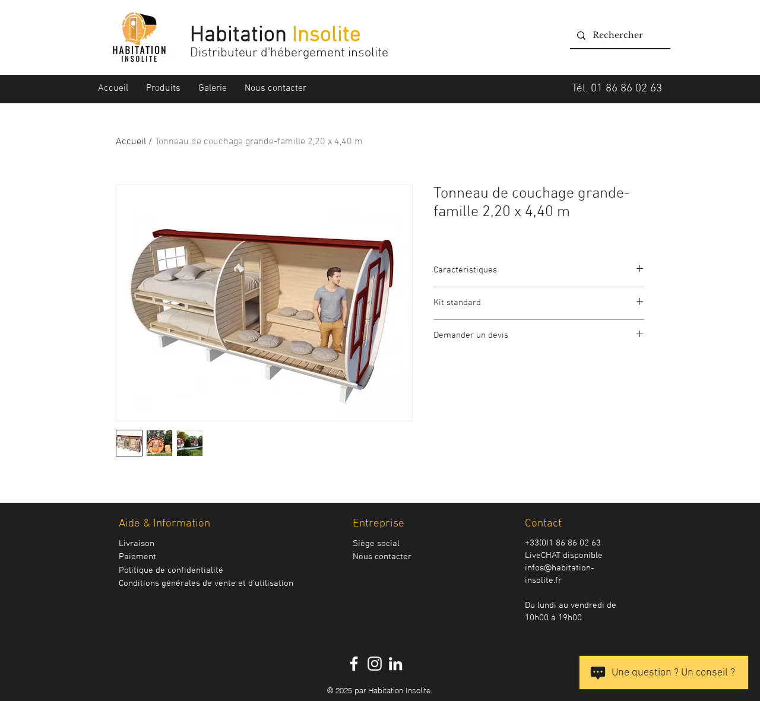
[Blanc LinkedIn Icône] (395, 663)
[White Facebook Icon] (353, 663)
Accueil (131, 142)
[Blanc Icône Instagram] (374, 663)
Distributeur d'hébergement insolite (290, 53)
